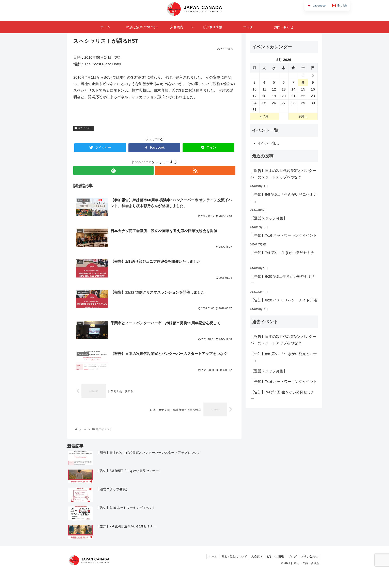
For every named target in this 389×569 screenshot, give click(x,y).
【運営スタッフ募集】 (268, 218)
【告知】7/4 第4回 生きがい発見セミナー (282, 256)
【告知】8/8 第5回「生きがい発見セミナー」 (283, 197)
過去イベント (85, 128)
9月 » (303, 116)
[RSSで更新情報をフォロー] (195, 170)
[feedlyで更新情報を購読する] (113, 170)
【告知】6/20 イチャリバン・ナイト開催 (283, 300)
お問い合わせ (309, 556)
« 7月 (264, 116)
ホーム (213, 556)
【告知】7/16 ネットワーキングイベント (283, 235)
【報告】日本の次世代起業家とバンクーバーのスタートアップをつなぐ (283, 174)
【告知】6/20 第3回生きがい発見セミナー (282, 279)
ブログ (292, 556)
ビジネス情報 (275, 556)
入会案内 (257, 556)
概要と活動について (234, 556)
